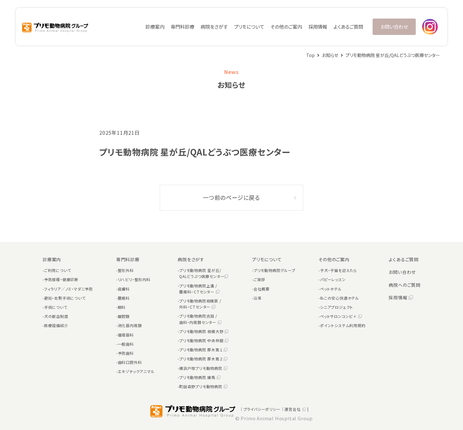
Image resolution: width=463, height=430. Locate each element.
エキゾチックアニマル (136, 371)
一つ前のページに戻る (231, 197)
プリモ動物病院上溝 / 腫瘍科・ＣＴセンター (198, 288)
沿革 (258, 298)
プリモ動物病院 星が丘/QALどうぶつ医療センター (201, 273)
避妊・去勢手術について (65, 298)
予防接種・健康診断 (61, 279)
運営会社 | (296, 409)
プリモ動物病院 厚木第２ (201, 358)
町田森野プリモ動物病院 (201, 386)
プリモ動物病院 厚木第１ (201, 349)
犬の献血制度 (56, 316)
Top (310, 55)
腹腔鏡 (124, 316)
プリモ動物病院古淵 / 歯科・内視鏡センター (198, 319)
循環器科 (126, 334)
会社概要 (262, 288)
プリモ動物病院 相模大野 (202, 331)
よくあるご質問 (348, 26)
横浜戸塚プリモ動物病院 (201, 368)
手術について (55, 307)
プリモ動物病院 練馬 (198, 377)
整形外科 (126, 270)
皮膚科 (124, 288)
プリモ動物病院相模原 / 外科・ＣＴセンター (200, 303)
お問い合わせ (394, 26)
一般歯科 (126, 344)
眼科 (122, 307)
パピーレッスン (333, 279)
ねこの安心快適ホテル (339, 298)
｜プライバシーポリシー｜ (262, 409)
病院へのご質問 (404, 285)
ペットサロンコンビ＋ (339, 316)
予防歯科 (126, 353)
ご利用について (57, 270)
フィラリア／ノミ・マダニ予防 (68, 288)
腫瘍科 (124, 298)
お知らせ (330, 55)
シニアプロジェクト (336, 307)
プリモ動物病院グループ (274, 270)
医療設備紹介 (56, 325)
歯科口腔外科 (130, 362)
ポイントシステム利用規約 (343, 325)
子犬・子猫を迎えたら (338, 270)
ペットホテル (331, 288)
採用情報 (317, 26)
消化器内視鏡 (130, 325)
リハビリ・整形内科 (134, 279)
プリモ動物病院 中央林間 (202, 340)
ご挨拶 (259, 279)
